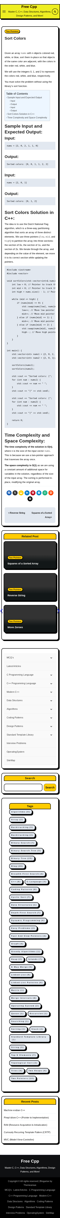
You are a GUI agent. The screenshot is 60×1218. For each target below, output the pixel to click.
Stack (37, 1029)
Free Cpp (29, 7)
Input (13, 101)
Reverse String (17, 513)
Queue (17, 1014)
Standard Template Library (28, 1038)
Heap (16, 959)
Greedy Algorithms (25, 952)
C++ (16, 882)
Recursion (39, 1014)
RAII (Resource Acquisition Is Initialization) (25, 1125)
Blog (17, 866)
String (17, 1047)
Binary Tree (22, 858)
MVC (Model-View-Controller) (19, 1139)
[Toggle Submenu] (51, 657)
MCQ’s (8, 1190)
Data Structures (24, 905)
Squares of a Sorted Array (23, 563)
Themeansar (30, 1185)
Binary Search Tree (26, 851)
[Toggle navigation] (4, 11)
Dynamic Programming (28, 920)
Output (14, 104)
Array (17, 820)
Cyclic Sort (21, 897)
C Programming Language (42, 1190)
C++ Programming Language (23, 1196)
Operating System (25, 1006)
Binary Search (22, 843)
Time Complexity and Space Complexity (27, 117)
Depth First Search (26, 913)
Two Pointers (12, 31)
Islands (35, 959)
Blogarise (44, 1181)
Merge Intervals (24, 998)
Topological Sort (24, 1063)
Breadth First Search (27, 874)
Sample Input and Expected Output (24, 97)
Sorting (18, 1029)
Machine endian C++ (14, 1110)
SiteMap (50, 1213)
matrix (17, 990)
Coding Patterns (24, 889)
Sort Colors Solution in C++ (20, 114)
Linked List (21, 975)
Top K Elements (23, 1055)
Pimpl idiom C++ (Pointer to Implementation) (26, 1117)
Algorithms (20, 812)
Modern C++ (45, 1196)
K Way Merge (22, 967)
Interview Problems (15, 1213)
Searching (20, 1021)
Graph (17, 944)
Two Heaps (38, 1071)
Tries (16, 1071)
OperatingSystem (35, 1213)
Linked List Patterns (27, 983)
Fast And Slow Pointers (28, 936)
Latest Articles (20, 1190)
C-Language (36, 882)
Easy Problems (23, 928)
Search (30, 778)
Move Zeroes (15, 627)
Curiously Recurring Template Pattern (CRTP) (27, 1132)
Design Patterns (16, 1207)
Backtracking (22, 827)
